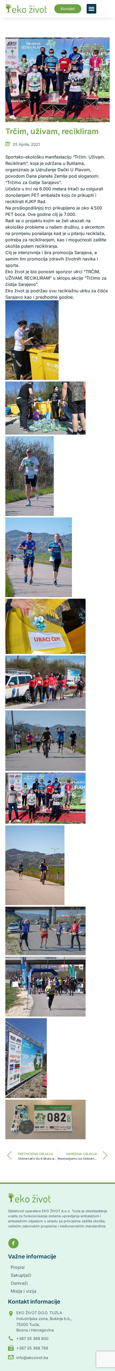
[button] (91, 9)
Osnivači (19, 1283)
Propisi (18, 1267)
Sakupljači (21, 1275)
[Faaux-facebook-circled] (13, 1243)
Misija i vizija (23, 1291)
